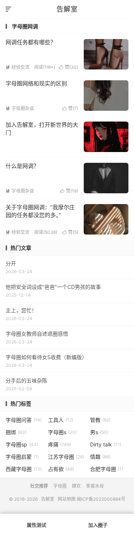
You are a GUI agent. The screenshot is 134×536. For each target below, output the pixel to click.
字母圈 (60, 486)
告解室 (67, 9)
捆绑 (16, 432)
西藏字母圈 (24, 469)
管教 (100, 420)
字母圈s (62, 432)
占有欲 (61, 469)
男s (99, 432)
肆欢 (76, 486)
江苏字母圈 (66, 456)
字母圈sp (22, 444)
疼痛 (59, 444)
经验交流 (17, 67)
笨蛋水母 (95, 486)
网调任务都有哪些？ (31, 42)
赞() (68, 67)
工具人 (60, 420)
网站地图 (67, 499)
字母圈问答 (24, 420)
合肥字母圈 (106, 469)
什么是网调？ (22, 165)
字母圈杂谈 (20, 108)
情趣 (100, 456)
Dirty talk (105, 444)
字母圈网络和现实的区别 (36, 83)
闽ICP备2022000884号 (101, 499)
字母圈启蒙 (22, 456)
